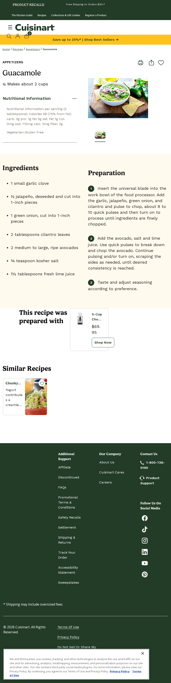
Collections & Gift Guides (65, 15)
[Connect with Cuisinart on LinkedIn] (144, 552)
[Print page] (140, 62)
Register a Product (96, 15)
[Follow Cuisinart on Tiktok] (144, 529)
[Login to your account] (17, 35)
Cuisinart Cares (111, 472)
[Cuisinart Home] (35, 27)
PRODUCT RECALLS (28, 5)
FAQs (62, 487)
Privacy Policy (68, 637)
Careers (105, 482)
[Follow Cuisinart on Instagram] (144, 540)
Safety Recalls (69, 517)
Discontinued (68, 477)
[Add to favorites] (161, 62)
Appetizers (33, 49)
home (6, 49)
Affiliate (64, 467)
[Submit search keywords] (10, 36)
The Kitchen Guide (22, 15)
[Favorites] (42, 383)
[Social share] (151, 62)
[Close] (142, 653)
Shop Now (103, 342)
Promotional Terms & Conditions (68, 502)
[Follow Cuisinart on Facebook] (144, 518)
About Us (106, 462)
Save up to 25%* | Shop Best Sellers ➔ (85, 40)
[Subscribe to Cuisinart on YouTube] (144, 563)
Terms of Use (68, 627)
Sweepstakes (68, 582)
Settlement (67, 527)
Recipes (42, 15)
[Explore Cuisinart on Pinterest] (144, 574)
